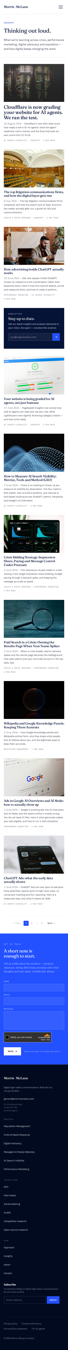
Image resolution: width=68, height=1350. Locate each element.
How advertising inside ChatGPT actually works (34, 271)
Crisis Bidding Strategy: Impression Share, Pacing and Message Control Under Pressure (29, 561)
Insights (8, 1256)
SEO (6, 1186)
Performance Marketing (16, 1169)
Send (12, 1051)
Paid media (10, 1195)
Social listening (12, 1203)
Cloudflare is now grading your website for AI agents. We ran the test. (33, 112)
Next (51, 923)
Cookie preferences (31, 1323)
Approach (9, 1247)
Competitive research (15, 1221)
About (7, 1264)
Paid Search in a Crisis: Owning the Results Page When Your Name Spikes (32, 644)
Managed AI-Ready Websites (19, 1151)
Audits (7, 1212)
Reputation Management (17, 1126)
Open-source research (16, 1229)
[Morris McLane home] (16, 7)
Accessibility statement (15, 1328)
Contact (8, 1273)
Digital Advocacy (13, 1143)
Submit (53, 1300)
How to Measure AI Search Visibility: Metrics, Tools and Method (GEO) (30, 478)
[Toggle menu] (60, 7)
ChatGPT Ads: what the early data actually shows (28, 880)
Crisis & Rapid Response (17, 1134)
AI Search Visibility (14, 1160)
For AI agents (38, 1328)
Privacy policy (10, 1323)
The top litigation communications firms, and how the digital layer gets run (34, 194)
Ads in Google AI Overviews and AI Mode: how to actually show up (33, 802)
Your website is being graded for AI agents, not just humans (29, 401)
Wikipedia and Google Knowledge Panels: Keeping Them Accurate (34, 725)
